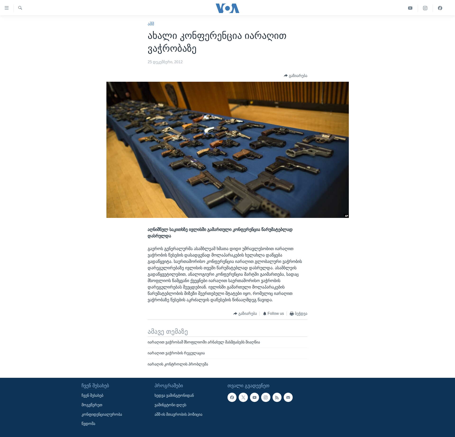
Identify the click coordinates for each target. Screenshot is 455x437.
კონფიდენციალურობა (102, 414)
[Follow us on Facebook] (232, 397)
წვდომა (88, 424)
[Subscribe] (288, 397)
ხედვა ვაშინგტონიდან (174, 395)
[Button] (295, 75)
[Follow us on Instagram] (265, 397)
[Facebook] (440, 8)
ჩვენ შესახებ (92, 395)
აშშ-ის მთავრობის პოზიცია (178, 414)
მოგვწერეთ (92, 405)
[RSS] (277, 397)
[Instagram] (425, 8)
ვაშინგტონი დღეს (170, 405)
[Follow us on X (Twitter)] (243, 397)
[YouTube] (410, 8)
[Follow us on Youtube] (254, 397)
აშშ (151, 24)
